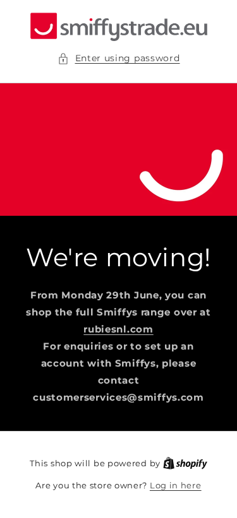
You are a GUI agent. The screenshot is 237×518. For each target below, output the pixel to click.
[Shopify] (185, 463)
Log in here (176, 485)
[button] (119, 58)
